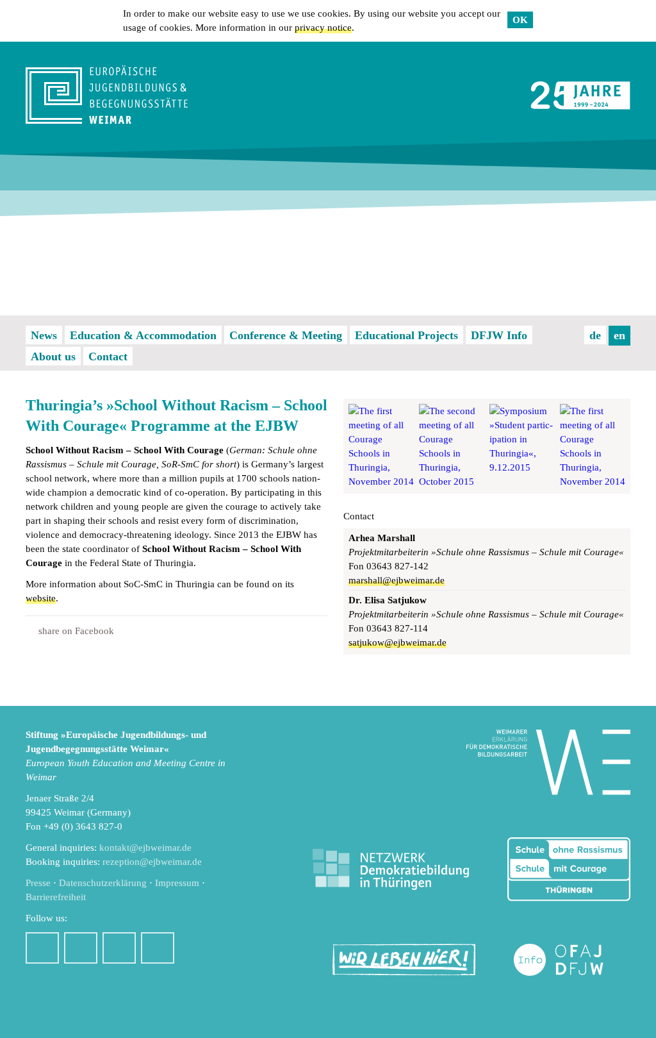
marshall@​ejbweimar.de (396, 580)
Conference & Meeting (285, 335)
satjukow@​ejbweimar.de (397, 642)
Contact (107, 356)
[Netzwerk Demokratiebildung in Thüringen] (391, 869)
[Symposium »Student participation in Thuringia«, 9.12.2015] (522, 446)
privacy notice (323, 27)
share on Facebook (76, 631)
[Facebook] (42, 948)
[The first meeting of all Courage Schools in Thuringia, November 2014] (381, 446)
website (41, 598)
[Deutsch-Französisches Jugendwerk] (572, 960)
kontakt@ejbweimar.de (145, 847)
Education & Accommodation (143, 335)
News (44, 335)
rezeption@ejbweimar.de (152, 862)
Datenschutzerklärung (103, 883)
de (595, 335)
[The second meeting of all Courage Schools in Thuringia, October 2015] (451, 446)
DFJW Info (499, 335)
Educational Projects (406, 335)
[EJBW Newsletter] (157, 948)
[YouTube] (119, 948)
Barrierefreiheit (56, 897)
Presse (38, 883)
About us (53, 356)
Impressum (177, 883)
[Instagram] (80, 948)
